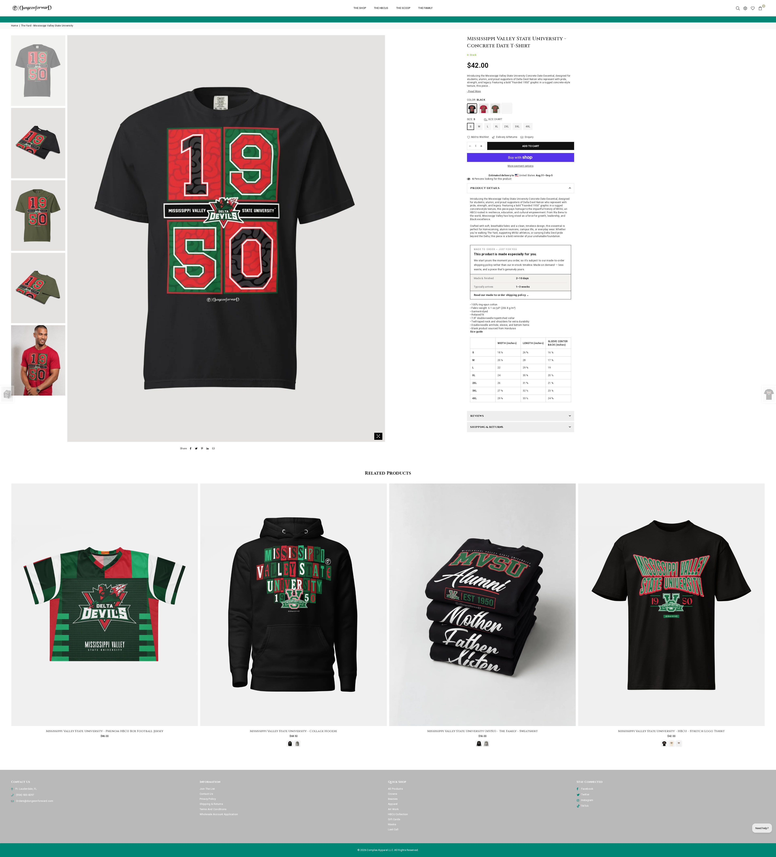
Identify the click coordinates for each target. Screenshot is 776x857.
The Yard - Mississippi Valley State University (47, 25)
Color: (476, 99)
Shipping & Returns (211, 803)
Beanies (393, 798)
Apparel (393, 803)
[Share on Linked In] (207, 448)
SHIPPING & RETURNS (486, 427)
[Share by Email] (213, 448)
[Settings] (745, 8)
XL (496, 126)
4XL (528, 126)
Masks (392, 824)
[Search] (737, 8)
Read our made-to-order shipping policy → (501, 295)
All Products (395, 788)
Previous (70, 238)
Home (14, 25)
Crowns (392, 793)
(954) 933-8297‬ (25, 794)
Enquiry (529, 137)
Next (381, 238)
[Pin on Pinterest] (201, 448)
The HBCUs (381, 7)
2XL (506, 126)
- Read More (474, 91)
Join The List (207, 788)
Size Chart (495, 119)
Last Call (393, 829)
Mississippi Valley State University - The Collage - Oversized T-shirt (671, 731)
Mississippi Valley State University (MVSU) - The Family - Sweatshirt (293, 731)
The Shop (360, 7)
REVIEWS (477, 416)
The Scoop (403, 7)
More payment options (521, 166)
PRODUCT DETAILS (485, 188)
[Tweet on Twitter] (196, 448)
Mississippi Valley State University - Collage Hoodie (104, 731)
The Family (425, 7)
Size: (484, 119)
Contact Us (206, 793)
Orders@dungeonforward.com (34, 800)
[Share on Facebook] (190, 448)
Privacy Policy (208, 798)
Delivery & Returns (507, 137)
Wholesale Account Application (219, 814)
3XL (517, 126)
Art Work (393, 809)
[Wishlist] (753, 8)
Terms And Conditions (213, 809)
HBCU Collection (398, 814)
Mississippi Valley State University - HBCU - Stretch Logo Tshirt (482, 731)
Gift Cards (394, 819)
